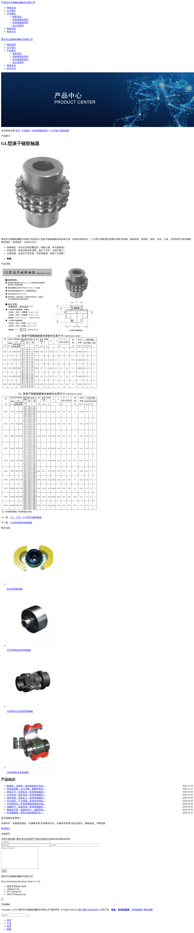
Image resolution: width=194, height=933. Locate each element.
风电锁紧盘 (137, 909)
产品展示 (26, 130)
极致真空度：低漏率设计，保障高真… (26, 810)
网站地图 (148, 909)
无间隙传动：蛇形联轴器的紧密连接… (26, 804)
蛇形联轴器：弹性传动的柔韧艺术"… (25, 813)
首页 (17, 130)
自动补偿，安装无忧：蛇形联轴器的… (26, 795)
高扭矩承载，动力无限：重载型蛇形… (26, 789)
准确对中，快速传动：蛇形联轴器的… (26, 807)
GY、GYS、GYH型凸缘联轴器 (26, 517)
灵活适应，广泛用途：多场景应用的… (26, 801)
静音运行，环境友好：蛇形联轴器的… (26, 792)
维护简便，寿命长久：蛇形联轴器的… (26, 798)
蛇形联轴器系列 (40, 130)
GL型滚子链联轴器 (59, 130)
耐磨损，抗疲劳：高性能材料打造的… (26, 786)
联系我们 (5, 828)
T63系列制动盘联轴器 (21, 522)
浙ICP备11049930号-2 (88, 909)
